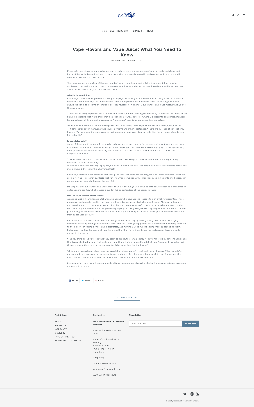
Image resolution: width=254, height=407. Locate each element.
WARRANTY (61, 329)
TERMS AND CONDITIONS (68, 340)
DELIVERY (60, 333)
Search (58, 321)
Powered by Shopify (190, 401)
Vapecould (177, 401)
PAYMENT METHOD (65, 336)
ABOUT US (60, 325)
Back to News (129, 298)
